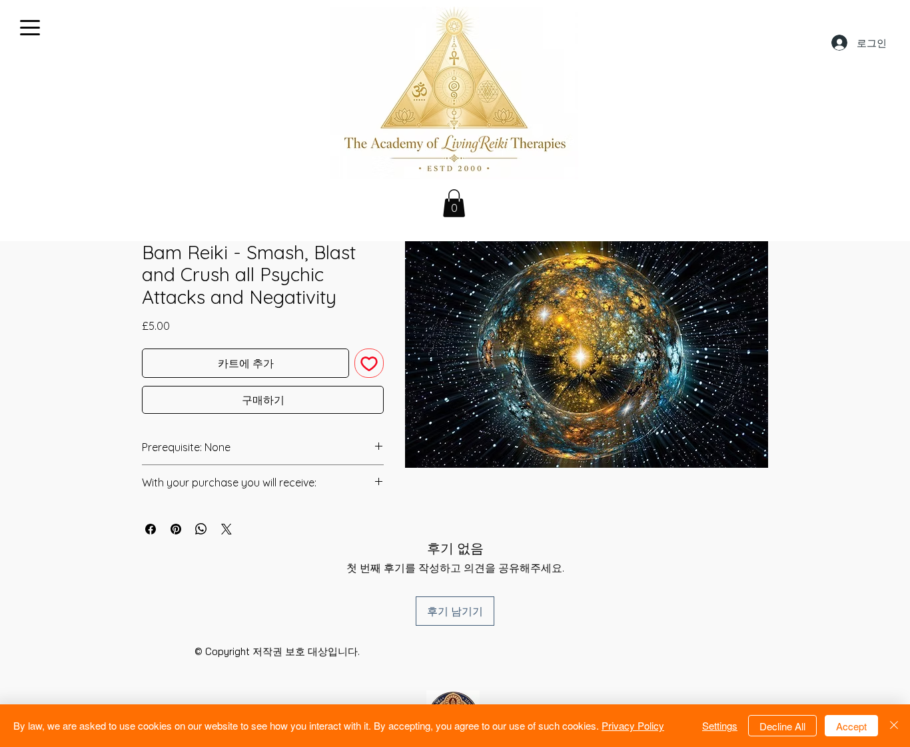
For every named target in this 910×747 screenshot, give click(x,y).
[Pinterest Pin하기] (176, 529)
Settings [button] (719, 725)
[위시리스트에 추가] (369, 363)
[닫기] (894, 725)
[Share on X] (226, 529)
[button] (454, 203)
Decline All (782, 726)
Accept (851, 726)
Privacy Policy (633, 725)
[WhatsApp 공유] (201, 529)
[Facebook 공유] (151, 529)
